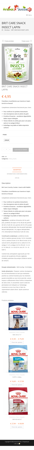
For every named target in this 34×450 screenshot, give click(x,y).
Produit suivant (25, 41)
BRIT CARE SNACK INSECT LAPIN (20, 30)
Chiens (10, 159)
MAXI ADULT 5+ (17, 335)
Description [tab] (17, 170)
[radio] (7, 140)
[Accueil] (2, 30)
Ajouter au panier (21, 150)
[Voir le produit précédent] (3, 41)
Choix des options (17, 342)
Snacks (15, 159)
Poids (5, 134)
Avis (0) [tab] (17, 178)
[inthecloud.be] (17, 443)
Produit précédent (9, 41)
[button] (29, 46)
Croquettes (22, 332)
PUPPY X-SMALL (17, 377)
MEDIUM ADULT (17, 419)
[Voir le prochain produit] (31, 41)
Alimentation (12, 332)
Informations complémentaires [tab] (17, 174)
